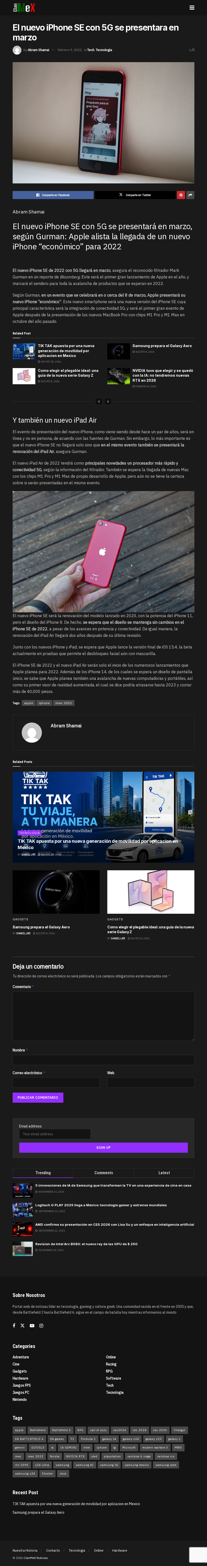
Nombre (20, 1050)
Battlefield (38, 1430)
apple (28, 703)
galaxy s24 (131, 1439)
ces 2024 (140, 1430)
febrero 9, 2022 (70, 50)
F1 (72, 1439)
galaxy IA (109, 1439)
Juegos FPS (22, 1385)
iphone (44, 703)
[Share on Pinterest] (181, 195)
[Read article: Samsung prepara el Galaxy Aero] (118, 351)
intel (86, 1447)
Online (111, 1357)
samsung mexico (137, 1465)
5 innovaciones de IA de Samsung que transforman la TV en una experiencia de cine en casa (113, 1185)
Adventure (21, 1357)
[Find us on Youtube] (32, 1326)
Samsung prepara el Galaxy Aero (162, 346)
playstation (112, 1456)
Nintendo (20, 1399)
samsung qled (166, 1465)
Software (113, 1378)
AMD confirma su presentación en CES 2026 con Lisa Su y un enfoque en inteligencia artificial (114, 1224)
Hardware (20, 1378)
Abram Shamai (38, 50)
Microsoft (129, 1447)
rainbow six (166, 1456)
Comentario (23, 986)
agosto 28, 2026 (50, 361)
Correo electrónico (29, 1072)
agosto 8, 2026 (144, 351)
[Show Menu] (192, 7)
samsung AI (85, 1465)
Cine (16, 1364)
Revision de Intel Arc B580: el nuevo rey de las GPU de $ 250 (86, 1244)
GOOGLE (37, 1447)
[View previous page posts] (99, 401)
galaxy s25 (154, 1439)
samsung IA (109, 1465)
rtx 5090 (22, 1465)
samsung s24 (25, 1473)
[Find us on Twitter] (22, 1326)
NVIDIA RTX (75, 1456)
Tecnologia (104, 50)
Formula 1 (88, 1439)
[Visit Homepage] (24, 8)
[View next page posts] (108, 401)
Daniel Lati (28, 854)
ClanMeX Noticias (36, 1558)
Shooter (47, 1473)
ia (52, 1447)
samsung (62, 1465)
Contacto (53, 1550)
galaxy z (174, 1439)
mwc (18, 1456)
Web (110, 1073)
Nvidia (55, 1456)
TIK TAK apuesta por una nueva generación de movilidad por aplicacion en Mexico (66, 351)
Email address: (30, 1126)
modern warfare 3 (155, 1447)
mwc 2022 (64, 703)
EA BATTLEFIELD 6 (29, 1439)
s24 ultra (42, 1465)
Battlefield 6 (61, 1430)
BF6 (80, 1430)
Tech (90, 50)
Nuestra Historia (25, 1550)
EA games (57, 1439)
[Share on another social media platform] (190, 195)
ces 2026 (160, 1430)
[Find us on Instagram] (41, 1326)
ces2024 (119, 1430)
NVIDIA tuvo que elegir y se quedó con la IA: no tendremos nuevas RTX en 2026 (163, 375)
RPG (109, 1371)
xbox (63, 1473)
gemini (20, 1447)
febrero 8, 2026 (145, 386)
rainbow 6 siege (139, 1456)
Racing (111, 1364)
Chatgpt (180, 1430)
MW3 (178, 1447)
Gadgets (21, 919)
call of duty (98, 1430)
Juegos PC (21, 1392)
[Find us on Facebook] (14, 1326)
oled (94, 1456)
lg (114, 1447)
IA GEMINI (68, 1447)
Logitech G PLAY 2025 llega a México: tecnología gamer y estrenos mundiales (101, 1205)
